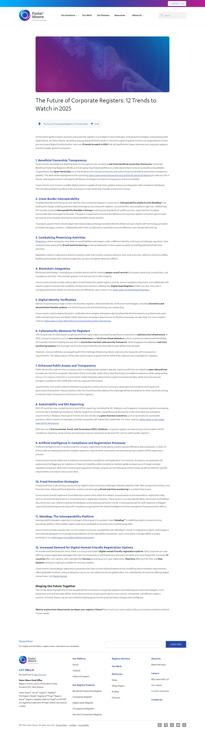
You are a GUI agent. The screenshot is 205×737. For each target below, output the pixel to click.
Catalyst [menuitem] (76, 670)
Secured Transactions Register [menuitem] (87, 714)
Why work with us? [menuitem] (160, 679)
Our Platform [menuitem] (79, 658)
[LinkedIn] (160, 725)
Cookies (72, 725)
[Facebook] (172, 725)
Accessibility (84, 725)
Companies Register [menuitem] (82, 696)
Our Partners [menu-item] (103, 15)
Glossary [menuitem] (116, 697)
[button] (40, 124)
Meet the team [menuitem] (158, 664)
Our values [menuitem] (156, 685)
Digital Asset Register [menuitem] (83, 702)
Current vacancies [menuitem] (160, 691)
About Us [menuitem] (156, 658)
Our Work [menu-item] (87, 15)
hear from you (40, 674)
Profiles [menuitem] (115, 691)
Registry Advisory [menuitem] (121, 658)
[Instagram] (184, 725)
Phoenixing (41, 241)
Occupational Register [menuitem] (83, 708)
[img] (92, 123)
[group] (69, 124)
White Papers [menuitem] (118, 685)
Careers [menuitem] (155, 673)
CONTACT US (177, 3)
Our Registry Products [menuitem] (84, 685)
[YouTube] (178, 725)
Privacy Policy (61, 725)
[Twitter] (166, 725)
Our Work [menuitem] (116, 666)
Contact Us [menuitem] (156, 699)
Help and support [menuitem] (81, 676)
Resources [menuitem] (117, 674)
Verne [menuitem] (75, 664)
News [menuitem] (114, 680)
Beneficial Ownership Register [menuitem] (87, 691)
